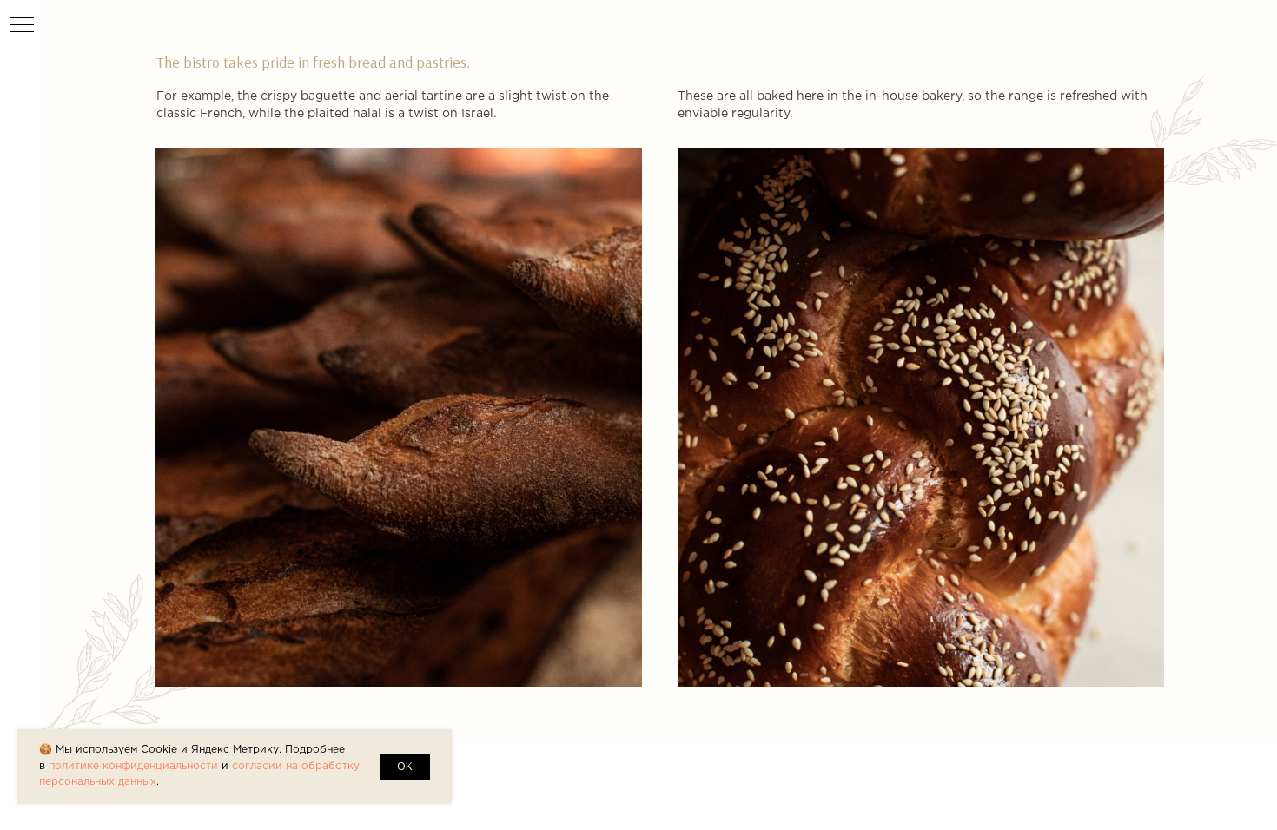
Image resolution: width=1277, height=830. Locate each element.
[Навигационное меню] (22, 26)
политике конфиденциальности (133, 766)
